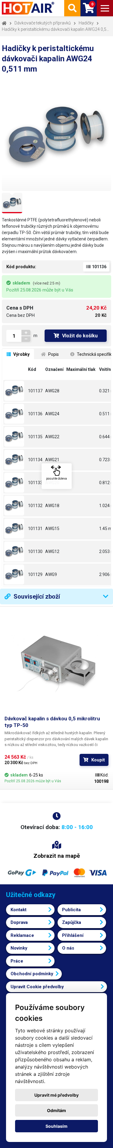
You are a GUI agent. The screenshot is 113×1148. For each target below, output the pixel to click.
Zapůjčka (71, 922)
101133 (35, 482)
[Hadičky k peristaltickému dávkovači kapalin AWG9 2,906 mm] (15, 574)
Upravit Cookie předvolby (37, 986)
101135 (35, 436)
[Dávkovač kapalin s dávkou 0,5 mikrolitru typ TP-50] (56, 663)
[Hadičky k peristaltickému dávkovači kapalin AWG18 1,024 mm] (15, 506)
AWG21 (52, 459)
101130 (35, 551)
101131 (35, 528)
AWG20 (52, 482)
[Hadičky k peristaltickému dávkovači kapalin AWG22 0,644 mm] (15, 437)
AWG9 (51, 574)
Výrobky (21, 354)
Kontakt (19, 909)
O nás (68, 948)
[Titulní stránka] (28, 8)
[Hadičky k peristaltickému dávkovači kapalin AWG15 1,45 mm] (15, 529)
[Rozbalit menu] (105, 8)
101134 (35, 459)
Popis (53, 354)
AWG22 (52, 436)
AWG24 (52, 413)
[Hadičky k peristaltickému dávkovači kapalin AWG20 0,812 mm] (15, 483)
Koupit (98, 760)
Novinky (19, 948)
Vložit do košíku (80, 336)
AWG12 (52, 551)
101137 (35, 390)
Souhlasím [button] (56, 1126)
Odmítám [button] (56, 1110)
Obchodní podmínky (32, 973)
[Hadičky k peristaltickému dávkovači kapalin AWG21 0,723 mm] (15, 460)
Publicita (71, 909)
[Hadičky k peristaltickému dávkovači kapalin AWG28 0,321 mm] (15, 391)
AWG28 (52, 390)
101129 (35, 574)
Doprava (19, 922)
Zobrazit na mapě (56, 855)
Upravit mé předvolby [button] (56, 1095)
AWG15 (52, 528)
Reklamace (22, 935)
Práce (17, 961)
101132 (35, 505)
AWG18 (52, 505)
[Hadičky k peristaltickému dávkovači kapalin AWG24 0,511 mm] (15, 414)
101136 (35, 413)
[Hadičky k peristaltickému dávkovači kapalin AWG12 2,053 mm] (15, 551)
